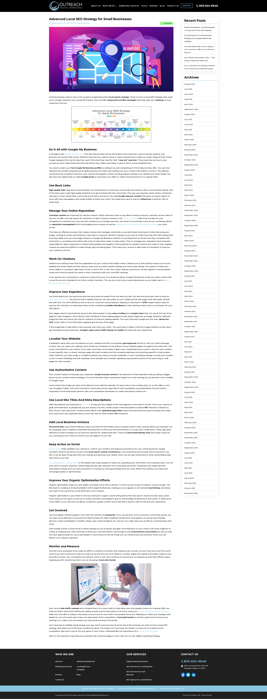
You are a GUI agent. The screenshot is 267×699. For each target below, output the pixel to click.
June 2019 (188, 463)
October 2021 (189, 326)
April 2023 (188, 236)
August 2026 (189, 84)
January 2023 (189, 251)
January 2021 (189, 372)
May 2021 (188, 352)
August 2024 (189, 170)
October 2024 (190, 160)
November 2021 (190, 321)
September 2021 (191, 332)
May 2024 (188, 185)
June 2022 (188, 286)
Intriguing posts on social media (63, 463)
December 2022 (191, 256)
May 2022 (188, 291)
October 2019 (189, 443)
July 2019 (188, 458)
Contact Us (173, 6)
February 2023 (190, 246)
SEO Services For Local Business (139, 666)
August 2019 (189, 453)
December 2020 (191, 377)
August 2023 (189, 231)
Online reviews (130, 218)
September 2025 (191, 109)
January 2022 (189, 311)
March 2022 (189, 301)
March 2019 (189, 478)
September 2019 (191, 448)
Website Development (86, 661)
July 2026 (188, 89)
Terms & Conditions (190, 695)
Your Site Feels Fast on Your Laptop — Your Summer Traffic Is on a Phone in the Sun (199, 50)
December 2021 (190, 316)
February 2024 (190, 200)
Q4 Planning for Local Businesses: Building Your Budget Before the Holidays (198, 38)
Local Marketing (82, 23)
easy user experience (59, 299)
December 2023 (191, 210)
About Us (95, 6)
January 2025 (189, 150)
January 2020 (189, 428)
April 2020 (188, 412)
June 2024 (188, 180)
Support (187, 6)
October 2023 (190, 220)
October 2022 (190, 266)
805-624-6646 (208, 5)
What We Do (109, 6)
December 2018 (190, 493)
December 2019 (190, 433)
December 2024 (191, 155)
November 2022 (191, 261)
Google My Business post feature (153, 611)
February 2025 (190, 145)
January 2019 (189, 488)
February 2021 (190, 367)
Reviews (154, 6)
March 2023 (189, 241)
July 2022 (188, 281)
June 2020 (188, 402)
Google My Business (74, 154)
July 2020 (188, 397)
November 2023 (191, 215)
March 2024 (189, 195)
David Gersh (57, 23)
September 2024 (191, 165)
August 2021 (189, 337)
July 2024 (188, 175)
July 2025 (188, 119)
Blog (162, 6)
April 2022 (188, 296)
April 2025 (188, 135)
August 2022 (189, 276)
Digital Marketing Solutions (137, 661)
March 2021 (189, 362)
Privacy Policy (206, 695)
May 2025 (188, 130)
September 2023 (191, 225)
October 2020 (190, 382)
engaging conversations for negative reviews (136, 224)
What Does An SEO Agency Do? (172, 689)
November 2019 (190, 438)
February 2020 (190, 422)
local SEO (86, 404)
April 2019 (188, 473)
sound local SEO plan (147, 631)
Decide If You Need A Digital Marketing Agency (136, 689)
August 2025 (189, 114)
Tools (144, 6)
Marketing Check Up (129, 6)
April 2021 (188, 357)
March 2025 (189, 140)
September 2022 (191, 271)
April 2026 (188, 104)
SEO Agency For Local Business (139, 680)
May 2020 (188, 407)
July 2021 (188, 342)
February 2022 (190, 306)
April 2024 (188, 190)
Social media (55, 449)
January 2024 (189, 205)
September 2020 (191, 387)
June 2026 (188, 94)
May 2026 (188, 99)
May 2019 (188, 468)
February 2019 (190, 483)
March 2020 (189, 417)
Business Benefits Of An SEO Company (98, 689)
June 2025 (188, 124)
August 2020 (189, 392)
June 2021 (188, 347)
